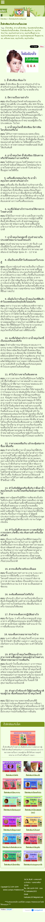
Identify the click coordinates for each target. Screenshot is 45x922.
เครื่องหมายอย (9, 38)
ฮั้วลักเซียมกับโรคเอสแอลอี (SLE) (33, 811)
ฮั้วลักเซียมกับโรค (11, 724)
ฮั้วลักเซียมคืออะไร (27, 30)
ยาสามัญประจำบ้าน (30, 84)
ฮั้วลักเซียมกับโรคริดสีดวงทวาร (12, 847)
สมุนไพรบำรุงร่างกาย (16, 33)
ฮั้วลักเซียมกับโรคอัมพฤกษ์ (12, 810)
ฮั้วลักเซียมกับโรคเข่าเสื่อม (12, 864)
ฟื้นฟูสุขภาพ (39, 36)
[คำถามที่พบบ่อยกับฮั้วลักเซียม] (22, 60)
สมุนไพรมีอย (29, 38)
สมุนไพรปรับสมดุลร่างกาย (10, 36)
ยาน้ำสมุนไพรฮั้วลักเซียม (20, 127)
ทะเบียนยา (38, 198)
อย (2, 38)
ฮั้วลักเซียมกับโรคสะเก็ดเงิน (33, 792)
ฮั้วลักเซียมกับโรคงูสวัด (33, 847)
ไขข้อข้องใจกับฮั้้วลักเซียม (10, 30)
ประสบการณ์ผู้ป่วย (29, 218)
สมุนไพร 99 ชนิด (9, 224)
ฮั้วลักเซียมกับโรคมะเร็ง (33, 775)
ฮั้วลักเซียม (3, 19)
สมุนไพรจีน (19, 38)
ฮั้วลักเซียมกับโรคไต (12, 775)
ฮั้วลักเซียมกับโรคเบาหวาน (12, 792)
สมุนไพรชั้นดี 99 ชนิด (11, 89)
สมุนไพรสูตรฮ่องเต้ (27, 36)
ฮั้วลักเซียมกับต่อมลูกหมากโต (33, 864)
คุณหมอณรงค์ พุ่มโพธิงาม (22, 140)
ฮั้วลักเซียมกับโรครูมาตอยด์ (12, 830)
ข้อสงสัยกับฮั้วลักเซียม (35, 28)
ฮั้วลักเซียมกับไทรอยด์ (33, 830)
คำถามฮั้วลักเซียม (20, 28)
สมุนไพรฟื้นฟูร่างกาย (32, 33)
